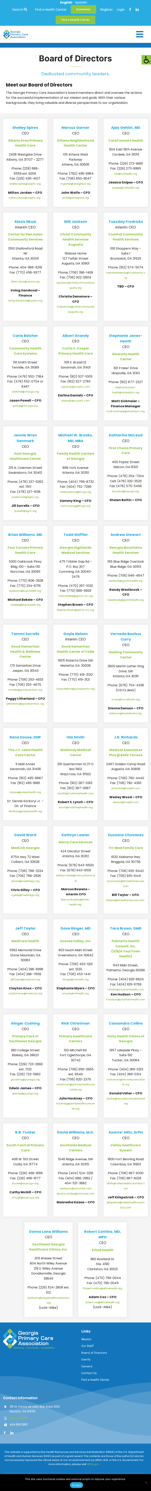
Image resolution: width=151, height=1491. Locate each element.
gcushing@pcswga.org (25, 1079)
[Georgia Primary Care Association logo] (15, 31)
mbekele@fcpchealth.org (25, 604)
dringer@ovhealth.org (75, 979)
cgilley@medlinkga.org (25, 895)
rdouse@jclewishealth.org (25, 792)
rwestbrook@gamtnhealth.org (126, 600)
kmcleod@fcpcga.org (125, 491)
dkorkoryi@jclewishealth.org (25, 811)
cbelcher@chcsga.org (25, 391)
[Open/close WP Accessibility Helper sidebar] (146, 60)
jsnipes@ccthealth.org (125, 187)
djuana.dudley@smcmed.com (76, 1193)
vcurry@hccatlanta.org (125, 699)
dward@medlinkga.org (25, 881)
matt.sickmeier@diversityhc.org (126, 411)
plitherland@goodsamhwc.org (25, 703)
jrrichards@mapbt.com (125, 788)
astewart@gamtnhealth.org (126, 580)
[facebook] (130, 9)
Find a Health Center (51, 9)
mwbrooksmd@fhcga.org (75, 492)
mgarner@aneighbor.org (75, 183)
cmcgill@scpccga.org (25, 1197)
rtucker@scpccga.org (25, 1183)
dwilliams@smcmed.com (75, 1188)
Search (17, 9)
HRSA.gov (93, 1464)
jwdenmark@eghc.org (25, 497)
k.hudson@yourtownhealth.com (125, 999)
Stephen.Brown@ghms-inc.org (75, 610)
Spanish (81, 2)
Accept (76, 1485)
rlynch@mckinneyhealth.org (76, 807)
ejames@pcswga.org (25, 1093)
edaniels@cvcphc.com (75, 400)
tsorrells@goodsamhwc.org (25, 689)
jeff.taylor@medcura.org (25, 979)
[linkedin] (137, 9)
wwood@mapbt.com (126, 802)
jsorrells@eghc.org (25, 511)
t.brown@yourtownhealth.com (126, 989)
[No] (146, 1483)
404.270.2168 (19, 1418)
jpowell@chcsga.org (25, 405)
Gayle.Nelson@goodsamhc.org (75, 688)
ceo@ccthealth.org (125, 173)
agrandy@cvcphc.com (75, 386)
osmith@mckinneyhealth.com (75, 793)
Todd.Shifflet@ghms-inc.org (75, 596)
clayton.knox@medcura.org (25, 993)
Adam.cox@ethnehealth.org (103, 1302)
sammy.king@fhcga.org (75, 506)
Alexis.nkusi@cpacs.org (25, 281)
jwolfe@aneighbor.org (75, 197)
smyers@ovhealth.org (75, 993)
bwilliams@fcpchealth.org (25, 591)
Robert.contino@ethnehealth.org (102, 1288)
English (66, 2)
